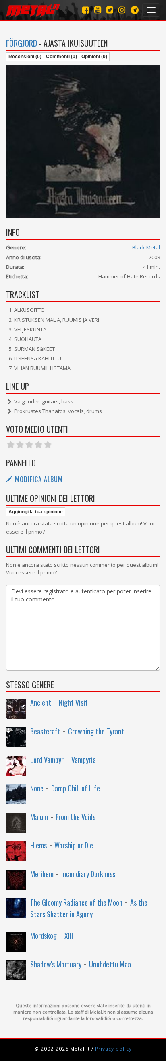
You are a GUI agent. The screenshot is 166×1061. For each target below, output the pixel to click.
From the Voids (75, 817)
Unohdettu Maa (110, 964)
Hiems (38, 845)
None (37, 788)
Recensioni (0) (25, 56)
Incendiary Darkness (88, 874)
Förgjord (21, 43)
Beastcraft (45, 731)
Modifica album (38, 479)
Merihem (42, 874)
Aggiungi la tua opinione (35, 512)
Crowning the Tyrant (96, 731)
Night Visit (73, 702)
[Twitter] (109, 9)
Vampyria (83, 759)
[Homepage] (33, 10)
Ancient (40, 702)
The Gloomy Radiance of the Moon (76, 902)
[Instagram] (135, 9)
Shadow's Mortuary (55, 964)
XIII (68, 935)
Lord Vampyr (47, 759)
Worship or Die (73, 845)
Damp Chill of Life (75, 788)
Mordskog (43, 935)
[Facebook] (85, 9)
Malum (39, 817)
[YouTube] (97, 9)
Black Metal (146, 247)
